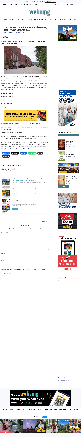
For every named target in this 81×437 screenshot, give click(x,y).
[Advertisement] (67, 65)
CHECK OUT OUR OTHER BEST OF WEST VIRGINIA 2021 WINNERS (21, 123)
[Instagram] (47, 4)
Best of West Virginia (6, 32)
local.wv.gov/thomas (7, 89)
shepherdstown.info (7, 100)
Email (3, 260)
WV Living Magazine (40, 12)
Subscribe (61, 382)
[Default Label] (50, 4)
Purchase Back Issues (64, 378)
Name (3, 253)
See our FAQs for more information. (20, 149)
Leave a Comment (16, 24)
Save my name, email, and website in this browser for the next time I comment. (23, 269)
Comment (4, 233)
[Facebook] (44, 4)
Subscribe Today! (51, 1)
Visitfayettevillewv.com (8, 107)
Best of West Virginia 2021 (19, 32)
